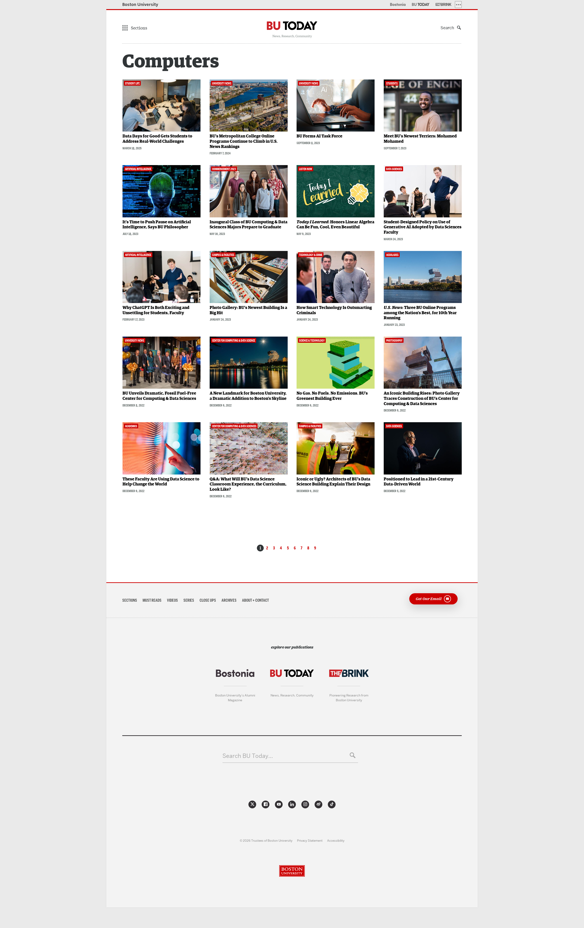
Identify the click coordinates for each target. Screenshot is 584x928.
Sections (129, 600)
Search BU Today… (247, 755)
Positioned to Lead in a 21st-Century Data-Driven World (419, 482)
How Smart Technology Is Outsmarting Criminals (334, 310)
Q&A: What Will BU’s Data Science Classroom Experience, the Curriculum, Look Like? (248, 484)
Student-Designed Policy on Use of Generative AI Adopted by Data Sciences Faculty (422, 227)
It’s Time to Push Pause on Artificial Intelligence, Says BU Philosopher (157, 224)
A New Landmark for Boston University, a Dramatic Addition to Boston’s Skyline (248, 396)
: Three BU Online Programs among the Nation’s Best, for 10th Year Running (420, 313)
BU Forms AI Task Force (319, 136)
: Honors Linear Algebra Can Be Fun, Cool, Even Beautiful (335, 224)
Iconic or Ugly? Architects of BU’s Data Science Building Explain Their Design (333, 482)
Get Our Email (429, 598)
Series (188, 600)
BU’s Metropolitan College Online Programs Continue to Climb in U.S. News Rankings (244, 141)
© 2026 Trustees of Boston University (266, 840)
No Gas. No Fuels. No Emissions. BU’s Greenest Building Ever (332, 396)
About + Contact (255, 600)
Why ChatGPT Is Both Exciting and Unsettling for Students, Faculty (156, 310)
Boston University (140, 4)
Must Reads (152, 600)
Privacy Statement (310, 840)
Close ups (208, 600)
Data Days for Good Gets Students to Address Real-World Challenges (157, 139)
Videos (172, 600)
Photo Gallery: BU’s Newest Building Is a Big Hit (248, 310)
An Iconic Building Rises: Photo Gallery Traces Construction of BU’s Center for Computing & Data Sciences (422, 398)
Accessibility (335, 840)
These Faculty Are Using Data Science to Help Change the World (161, 482)
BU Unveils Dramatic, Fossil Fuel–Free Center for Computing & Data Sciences (159, 396)
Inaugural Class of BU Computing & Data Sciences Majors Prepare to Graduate (248, 224)
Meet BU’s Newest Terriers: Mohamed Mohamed (420, 139)
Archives (229, 600)
